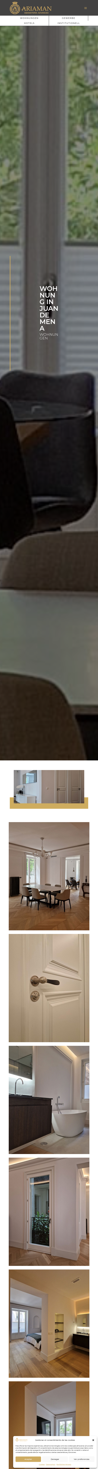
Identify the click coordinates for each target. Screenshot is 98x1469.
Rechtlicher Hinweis (64, 1464)
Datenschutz (50, 1464)
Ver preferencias (81, 1459)
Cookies (42, 1464)
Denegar (55, 1459)
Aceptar (28, 1459)
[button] (93, 1440)
